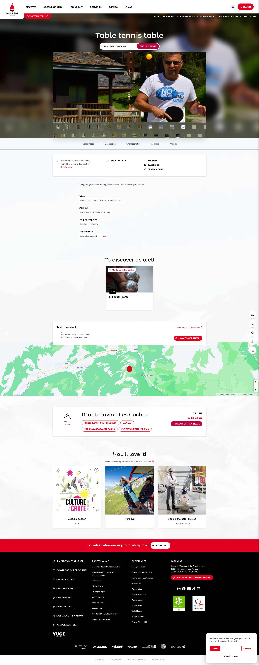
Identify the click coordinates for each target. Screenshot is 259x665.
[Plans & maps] (252, 323)
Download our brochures (71, 570)
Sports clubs (64, 606)
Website (152, 160)
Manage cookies (158, 659)
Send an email (156, 169)
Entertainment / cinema (135, 429)
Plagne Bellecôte (139, 594)
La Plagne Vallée (138, 567)
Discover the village (187, 423)
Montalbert (136, 583)
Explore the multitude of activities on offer (179, 16)
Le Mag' (129, 7)
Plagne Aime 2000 (139, 622)
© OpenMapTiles (223, 394)
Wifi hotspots (98, 597)
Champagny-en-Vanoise (142, 572)
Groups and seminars (101, 619)
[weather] (252, 341)
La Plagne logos (98, 591)
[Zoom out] (256, 386)
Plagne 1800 (137, 589)
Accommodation (53, 7)
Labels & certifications (70, 615)
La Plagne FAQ (64, 597)
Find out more (147, 46)
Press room (97, 608)
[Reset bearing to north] (256, 390)
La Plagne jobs (64, 588)
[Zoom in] (256, 382)
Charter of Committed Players (104, 614)
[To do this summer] (252, 314)
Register (161, 545)
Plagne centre (137, 600)
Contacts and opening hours (193, 577)
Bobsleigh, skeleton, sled (182, 518)
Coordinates (88, 143)
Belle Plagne (137, 611)
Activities (96, 7)
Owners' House (98, 603)
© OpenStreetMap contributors (241, 394)
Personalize (231, 656)
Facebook (154, 165)
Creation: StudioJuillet (136, 659)
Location (155, 143)
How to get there (189, 338)
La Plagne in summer (207, 16)
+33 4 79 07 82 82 (119, 160)
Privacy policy (115, 659)
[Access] (252, 350)
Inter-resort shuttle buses (100, 423)
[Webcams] (252, 332)
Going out (76, 7)
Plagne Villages (138, 616)
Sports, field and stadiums (228, 16)
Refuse (247, 648)
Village (173, 143)
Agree (215, 648)
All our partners (67, 625)
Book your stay (36, 16)
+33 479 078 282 (194, 417)
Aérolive (129, 518)
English (232, 7)
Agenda (113, 7)
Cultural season (77, 518)
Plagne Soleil (137, 605)
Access (127, 423)
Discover (31, 7)
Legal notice (99, 659)
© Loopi (255, 394)
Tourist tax (96, 580)
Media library (97, 586)
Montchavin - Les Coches (123, 270)
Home (156, 16)
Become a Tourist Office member (106, 567)
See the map (66, 167)
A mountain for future (70, 561)
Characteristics (133, 143)
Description (110, 143)
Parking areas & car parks (99, 429)
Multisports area (119, 296)
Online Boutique (66, 579)
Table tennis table (249, 16)
